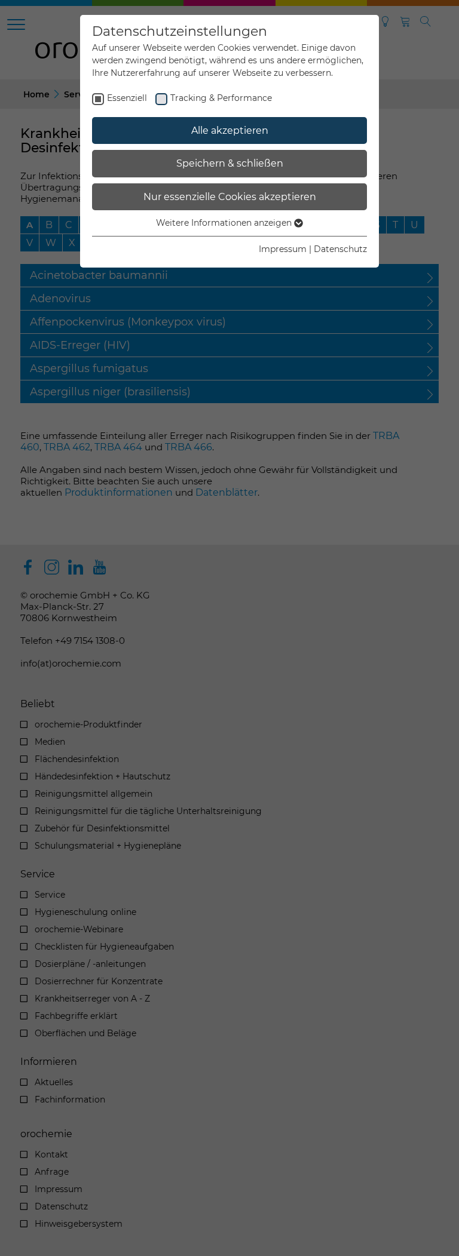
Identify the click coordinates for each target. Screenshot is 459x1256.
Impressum (283, 249)
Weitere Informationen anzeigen (225, 222)
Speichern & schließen (229, 163)
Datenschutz (340, 249)
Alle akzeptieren (229, 130)
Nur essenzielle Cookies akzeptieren (229, 196)
